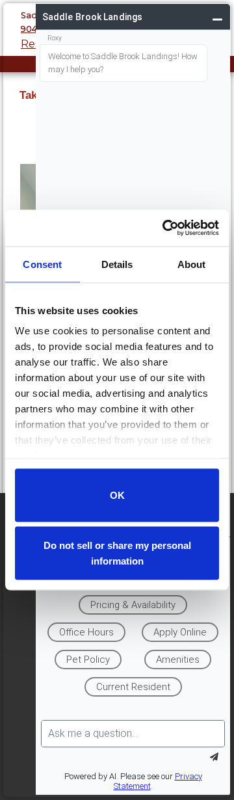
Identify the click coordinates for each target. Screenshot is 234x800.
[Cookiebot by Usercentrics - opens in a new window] (165, 228)
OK (117, 494)
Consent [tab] (42, 263)
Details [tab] (117, 263)
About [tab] (191, 263)
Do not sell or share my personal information (117, 553)
